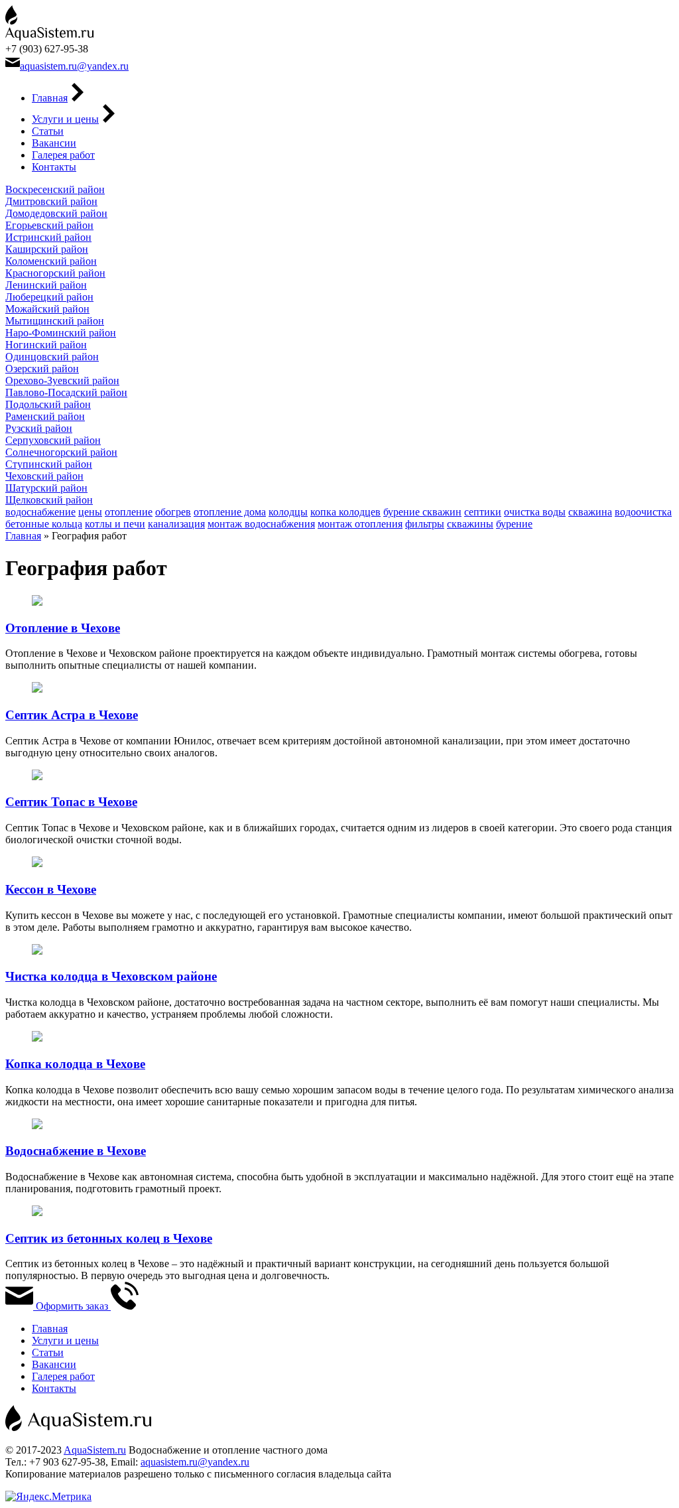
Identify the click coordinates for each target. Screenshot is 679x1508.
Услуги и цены (65, 119)
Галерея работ (63, 155)
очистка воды (535, 511)
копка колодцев (345, 511)
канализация (176, 523)
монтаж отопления (360, 523)
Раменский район (45, 416)
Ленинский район (46, 285)
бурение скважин (422, 511)
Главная (50, 97)
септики (482, 511)
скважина (590, 511)
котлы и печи (115, 523)
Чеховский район (44, 476)
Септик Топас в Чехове (71, 802)
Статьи (48, 131)
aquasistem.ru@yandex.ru (74, 66)
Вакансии (54, 143)
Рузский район (38, 428)
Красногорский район (55, 273)
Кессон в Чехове (50, 889)
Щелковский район (49, 500)
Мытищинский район (54, 320)
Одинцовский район (52, 356)
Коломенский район (51, 261)
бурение (514, 523)
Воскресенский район (55, 189)
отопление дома (230, 511)
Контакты (54, 166)
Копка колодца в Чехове (75, 1064)
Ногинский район (46, 344)
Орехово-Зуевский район (62, 380)
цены (90, 511)
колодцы (288, 511)
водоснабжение (40, 511)
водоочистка (643, 511)
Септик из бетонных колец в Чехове (108, 1238)
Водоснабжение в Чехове (75, 1151)
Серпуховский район (53, 440)
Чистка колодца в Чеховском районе (111, 976)
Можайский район (47, 308)
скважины (470, 523)
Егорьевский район (49, 225)
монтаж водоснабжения (261, 523)
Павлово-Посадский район (66, 392)
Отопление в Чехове (62, 628)
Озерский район (42, 368)
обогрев (173, 511)
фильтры (424, 523)
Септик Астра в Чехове (71, 715)
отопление (129, 511)
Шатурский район (46, 488)
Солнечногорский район (61, 452)
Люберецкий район (49, 297)
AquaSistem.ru (95, 1450)
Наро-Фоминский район (60, 332)
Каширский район (46, 249)
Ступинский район (48, 464)
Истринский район (48, 237)
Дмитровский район (51, 201)
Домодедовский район (56, 213)
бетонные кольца (43, 523)
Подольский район (48, 404)
